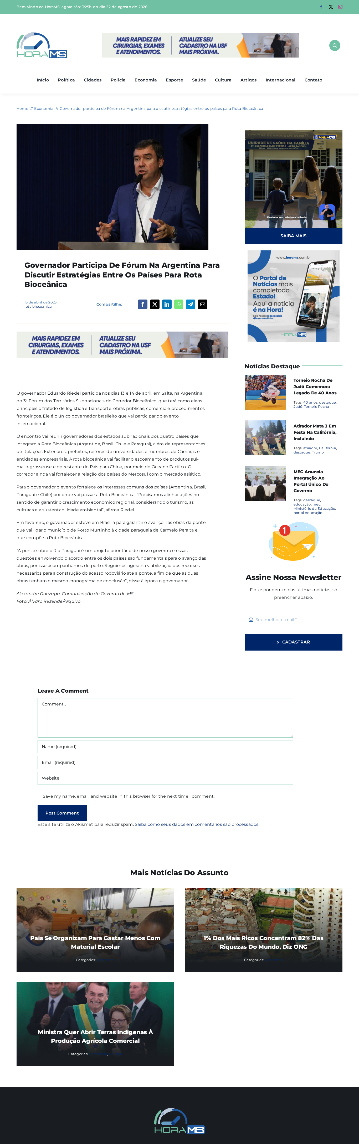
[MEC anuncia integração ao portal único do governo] (265, 469)
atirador (310, 448)
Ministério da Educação (314, 508)
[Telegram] (190, 304)
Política (115, 1054)
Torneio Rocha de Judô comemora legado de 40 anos (315, 386)
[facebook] (321, 7)
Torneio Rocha (316, 406)
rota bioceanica (38, 306)
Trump (318, 452)
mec (316, 504)
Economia (106, 960)
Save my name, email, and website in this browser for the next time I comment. (128, 796)
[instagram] (340, 7)
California (327, 448)
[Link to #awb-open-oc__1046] (334, 45)
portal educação (308, 513)
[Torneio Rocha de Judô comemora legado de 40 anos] (265, 378)
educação (302, 504)
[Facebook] (143, 304)
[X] (155, 304)
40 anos (310, 402)
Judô (298, 406)
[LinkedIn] (167, 304)
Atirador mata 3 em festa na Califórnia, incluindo (315, 432)
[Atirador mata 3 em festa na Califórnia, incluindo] (265, 423)
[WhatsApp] (178, 304)
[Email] (203, 304)
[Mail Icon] (179, 1109)
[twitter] (331, 7)
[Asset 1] (42, 34)
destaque (327, 402)
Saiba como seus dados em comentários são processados (196, 824)
